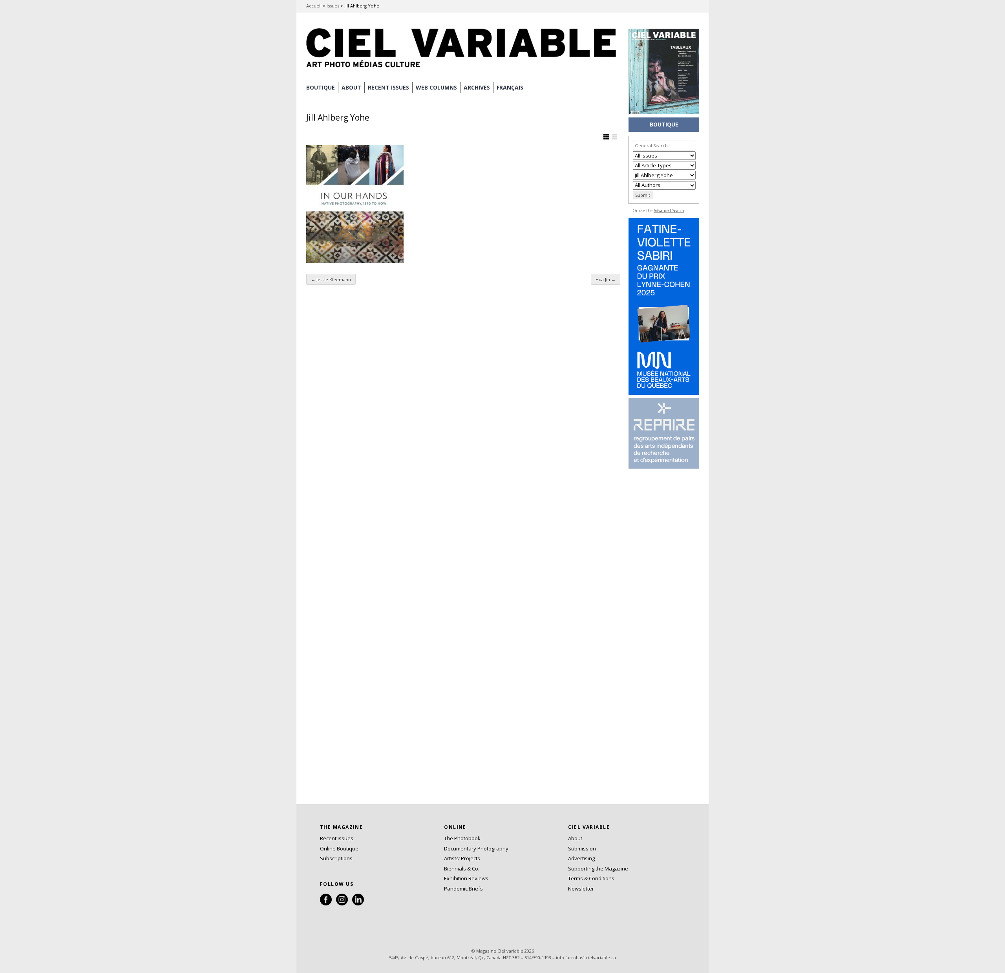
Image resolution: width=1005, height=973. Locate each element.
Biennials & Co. (461, 868)
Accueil (314, 6)
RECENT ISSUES (388, 87)
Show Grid (606, 136)
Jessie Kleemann (331, 279)
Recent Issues (336, 838)
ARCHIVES (477, 87)
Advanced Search (669, 210)
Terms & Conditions (591, 878)
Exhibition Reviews (466, 878)
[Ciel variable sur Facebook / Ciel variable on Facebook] (326, 903)
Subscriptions (336, 858)
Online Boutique (339, 848)
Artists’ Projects (462, 858)
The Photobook (462, 838)
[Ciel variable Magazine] (463, 68)
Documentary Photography (476, 848)
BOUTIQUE (320, 87)
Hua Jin (606, 279)
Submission (582, 848)
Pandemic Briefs (463, 888)
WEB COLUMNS (436, 87)
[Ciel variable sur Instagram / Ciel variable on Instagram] (342, 903)
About (351, 87)
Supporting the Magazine (598, 868)
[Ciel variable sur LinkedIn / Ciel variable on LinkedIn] (358, 903)
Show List (614, 136)
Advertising (581, 858)
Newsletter (581, 888)
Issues (333, 6)
